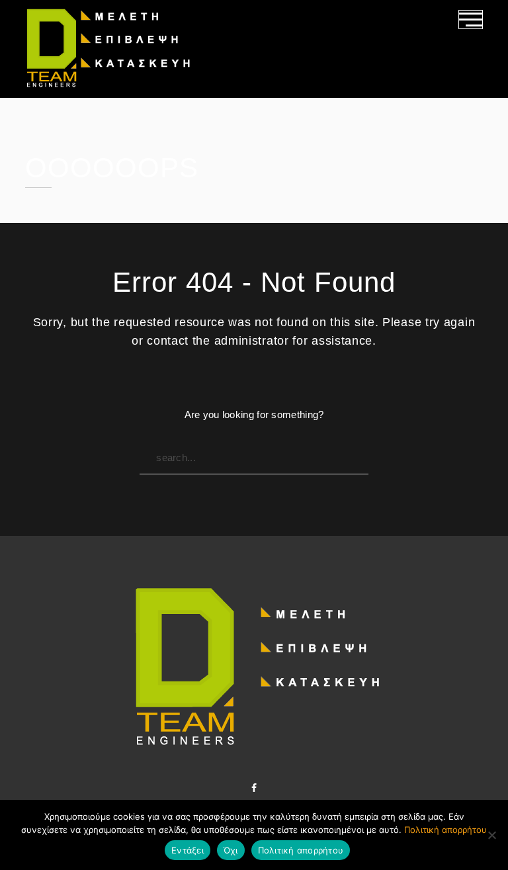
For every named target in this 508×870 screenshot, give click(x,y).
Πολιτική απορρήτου (445, 829)
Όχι (231, 850)
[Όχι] (491, 835)
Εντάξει (187, 850)
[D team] (108, 49)
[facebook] (254, 788)
